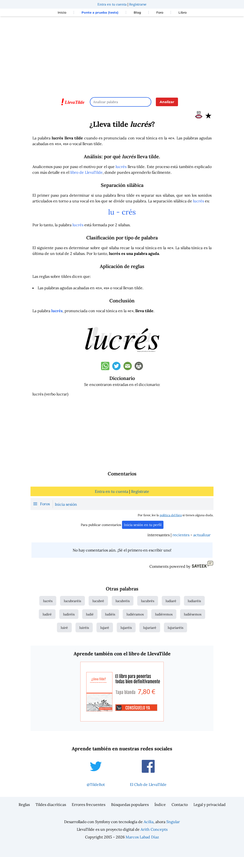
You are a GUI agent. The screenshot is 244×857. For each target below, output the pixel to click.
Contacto (180, 804)
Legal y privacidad (209, 804)
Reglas (24, 804)
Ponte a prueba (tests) (99, 12)
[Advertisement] (122, 54)
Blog (137, 12)
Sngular (173, 821)
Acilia (148, 821)
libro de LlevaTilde (86, 172)
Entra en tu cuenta (112, 4)
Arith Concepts (154, 829)
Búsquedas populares (130, 804)
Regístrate (140, 491)
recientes (181, 534)
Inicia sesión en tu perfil (143, 525)
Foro (159, 12)
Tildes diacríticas (51, 804)
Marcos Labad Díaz (142, 837)
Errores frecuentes (88, 804)
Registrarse (138, 4)
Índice (160, 804)
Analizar (167, 102)
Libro (182, 12)
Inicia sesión (66, 504)
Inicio (62, 12)
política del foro (171, 515)
